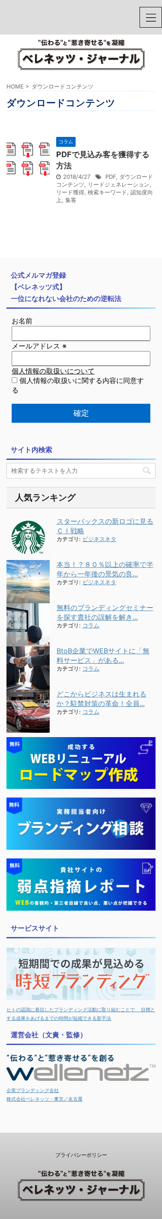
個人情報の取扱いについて (53, 371)
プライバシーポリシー (81, 1155)
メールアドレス (39, 346)
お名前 (22, 321)
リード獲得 (70, 192)
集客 (70, 199)
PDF (110, 176)
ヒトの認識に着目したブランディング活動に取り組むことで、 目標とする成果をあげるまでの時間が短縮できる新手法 (80, 1014)
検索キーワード (107, 192)
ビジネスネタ (99, 539)
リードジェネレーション (118, 184)
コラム (91, 625)
